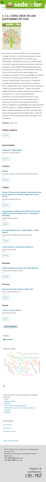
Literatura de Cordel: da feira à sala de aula (17, 289)
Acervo (11, 7)
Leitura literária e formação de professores (17, 247)
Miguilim (7, 412)
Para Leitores (7, 425)
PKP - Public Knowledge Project (15, 406)
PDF (6, 135)
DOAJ (6, 399)
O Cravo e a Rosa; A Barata (11, 310)
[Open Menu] (2, 2)
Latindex (7, 403)
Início (4, 7)
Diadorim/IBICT (10, 401)
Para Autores (7, 428)
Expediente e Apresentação (12, 150)
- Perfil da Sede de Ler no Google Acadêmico (19, 408)
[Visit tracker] (4, 386)
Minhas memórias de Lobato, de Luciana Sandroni (20, 268)
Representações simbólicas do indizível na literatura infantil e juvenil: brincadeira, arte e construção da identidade (21, 213)
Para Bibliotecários (9, 431)
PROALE (5, 171)
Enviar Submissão (10, 326)
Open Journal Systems (11, 441)
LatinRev (7, 410)
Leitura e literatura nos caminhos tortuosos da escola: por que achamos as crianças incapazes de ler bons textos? (21, 194)
